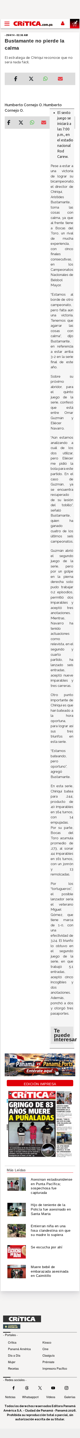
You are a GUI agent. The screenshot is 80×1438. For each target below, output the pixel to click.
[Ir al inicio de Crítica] (33, 23)
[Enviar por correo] (60, 79)
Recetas (13, 1368)
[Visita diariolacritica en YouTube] (53, 1387)
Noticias (10, 1397)
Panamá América (19, 1349)
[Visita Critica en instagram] (66, 1387)
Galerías (69, 1397)
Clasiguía (48, 1355)
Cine (45, 1349)
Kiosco (46, 1342)
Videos (50, 1397)
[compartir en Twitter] (31, 79)
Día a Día (14, 1355)
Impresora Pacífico (54, 1368)
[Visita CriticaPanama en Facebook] (13, 1387)
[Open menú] (7, 24)
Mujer (11, 1362)
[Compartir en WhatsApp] (47, 77)
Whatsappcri (30, 1397)
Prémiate (48, 1362)
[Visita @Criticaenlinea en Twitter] (27, 1387)
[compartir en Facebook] (15, 79)
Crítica (12, 1342)
